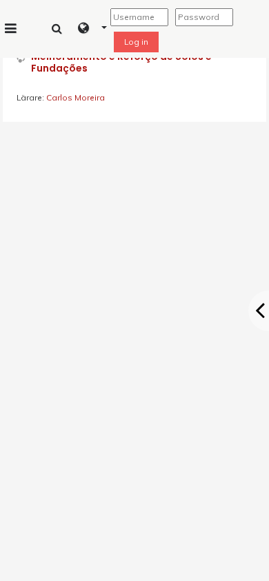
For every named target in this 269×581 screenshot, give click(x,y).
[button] (93, 29)
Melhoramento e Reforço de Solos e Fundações (121, 62)
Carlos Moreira (75, 97)
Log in (136, 41)
